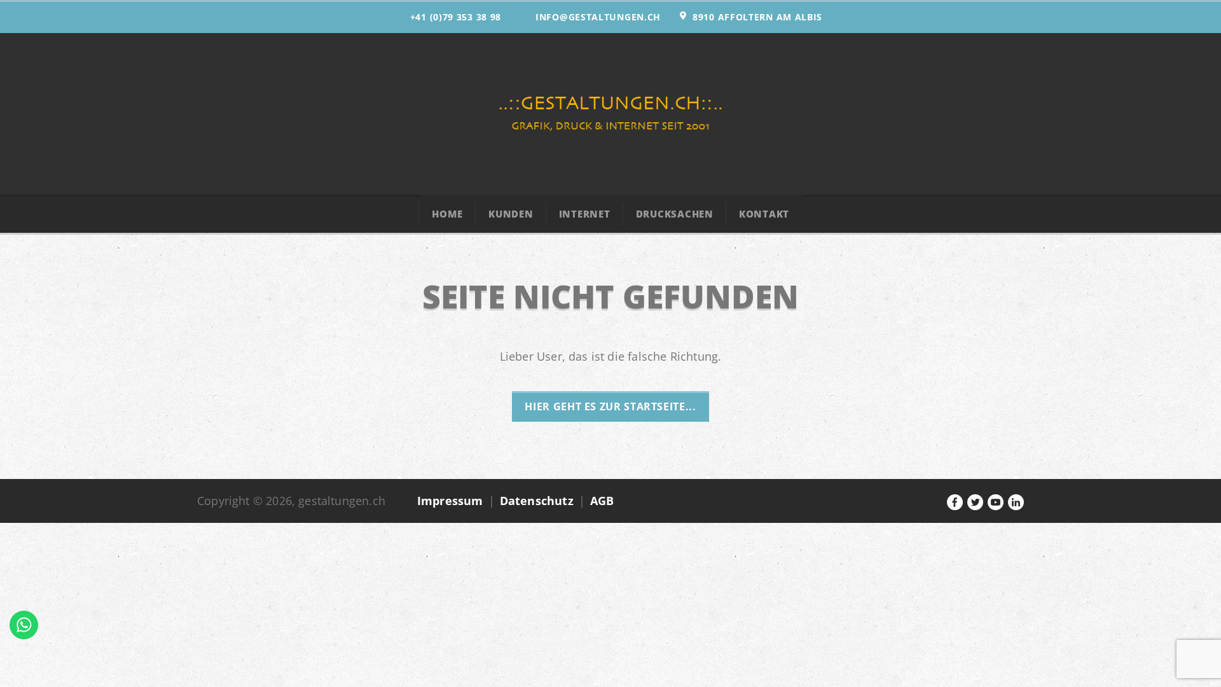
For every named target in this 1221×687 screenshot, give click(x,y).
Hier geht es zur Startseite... (610, 406)
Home (447, 213)
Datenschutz (537, 500)
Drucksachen (675, 213)
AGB (602, 500)
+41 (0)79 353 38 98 (455, 17)
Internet (584, 213)
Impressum (450, 500)
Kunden (511, 213)
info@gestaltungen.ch (598, 17)
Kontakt (764, 213)
